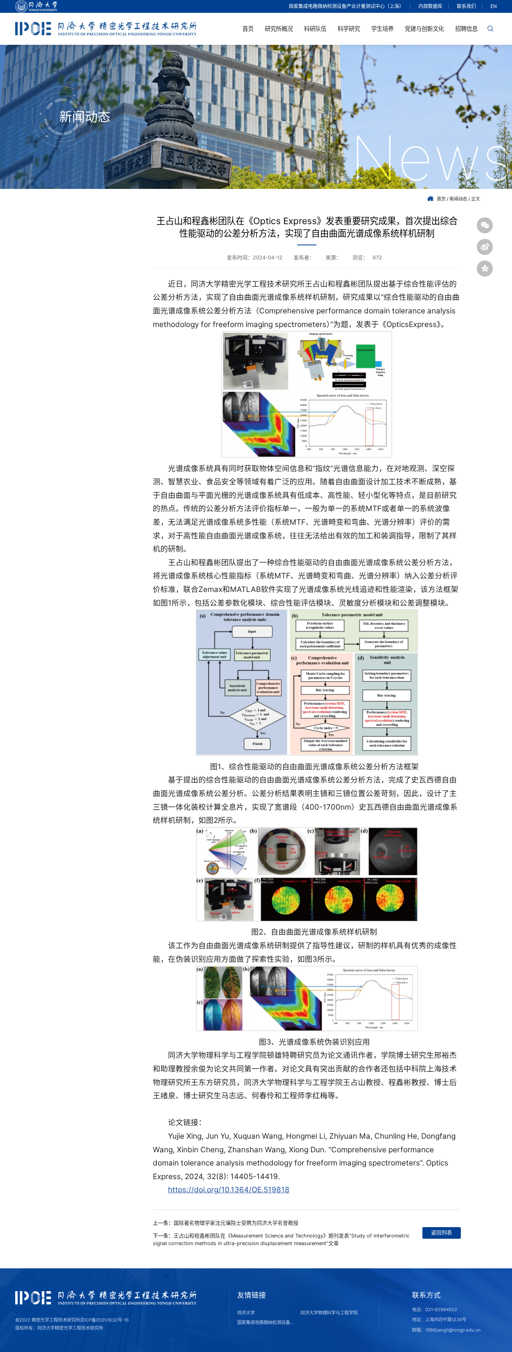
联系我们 (466, 6)
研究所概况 (279, 28)
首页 (248, 28)
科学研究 (349, 28)
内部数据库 (430, 6)
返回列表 (441, 1233)
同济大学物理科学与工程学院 (329, 1313)
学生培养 (382, 28)
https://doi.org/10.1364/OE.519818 (229, 1189)
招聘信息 (466, 28)
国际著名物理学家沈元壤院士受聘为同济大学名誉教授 (236, 1223)
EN (493, 6)
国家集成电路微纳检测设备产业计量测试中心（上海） (346, 6)
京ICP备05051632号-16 (104, 1320)
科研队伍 (315, 28)
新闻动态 (458, 199)
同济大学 (246, 1313)
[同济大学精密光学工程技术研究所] (105, 29)
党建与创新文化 (424, 28)
